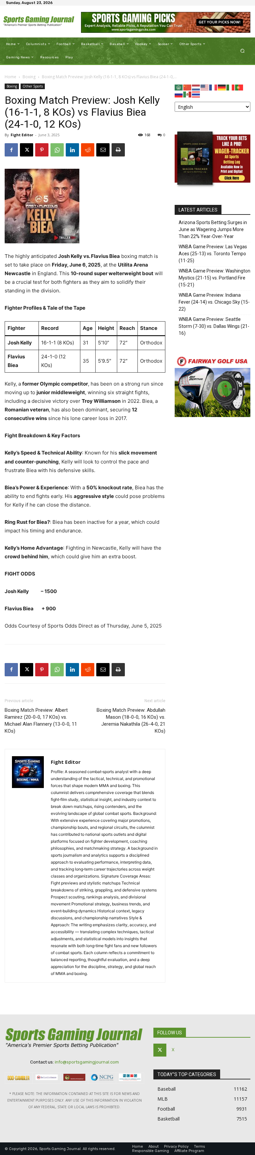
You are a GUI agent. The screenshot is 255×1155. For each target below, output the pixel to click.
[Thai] (196, 94)
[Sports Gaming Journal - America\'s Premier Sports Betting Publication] (39, 21)
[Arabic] (179, 87)
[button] (242, 50)
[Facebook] (11, 149)
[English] (205, 87)
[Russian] (179, 94)
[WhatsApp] (57, 149)
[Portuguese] (239, 87)
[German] (222, 87)
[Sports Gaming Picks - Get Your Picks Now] (165, 22)
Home (10, 77)
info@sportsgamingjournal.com (87, 1062)
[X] (26, 149)
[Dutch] (196, 87)
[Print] (118, 149)
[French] (213, 87)
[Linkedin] (72, 149)
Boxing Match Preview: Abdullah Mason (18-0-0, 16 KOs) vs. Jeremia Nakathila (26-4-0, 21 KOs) (131, 720)
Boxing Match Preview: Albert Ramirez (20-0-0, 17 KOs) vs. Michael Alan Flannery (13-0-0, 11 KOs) (41, 720)
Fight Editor (22, 134)
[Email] (103, 149)
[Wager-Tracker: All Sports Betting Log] (212, 189)
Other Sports (33, 86)
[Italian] (230, 87)
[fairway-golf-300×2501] (212, 415)
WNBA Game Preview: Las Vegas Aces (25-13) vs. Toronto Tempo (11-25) (213, 253)
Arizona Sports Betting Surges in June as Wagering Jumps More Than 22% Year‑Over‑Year (213, 229)
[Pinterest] (41, 149)
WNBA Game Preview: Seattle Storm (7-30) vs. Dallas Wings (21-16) (214, 326)
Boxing (29, 77)
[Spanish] (187, 94)
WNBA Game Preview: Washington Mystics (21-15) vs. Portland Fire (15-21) (214, 277)
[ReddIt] (87, 149)
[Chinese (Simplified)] (187, 87)
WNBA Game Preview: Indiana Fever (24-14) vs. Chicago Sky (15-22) (214, 302)
